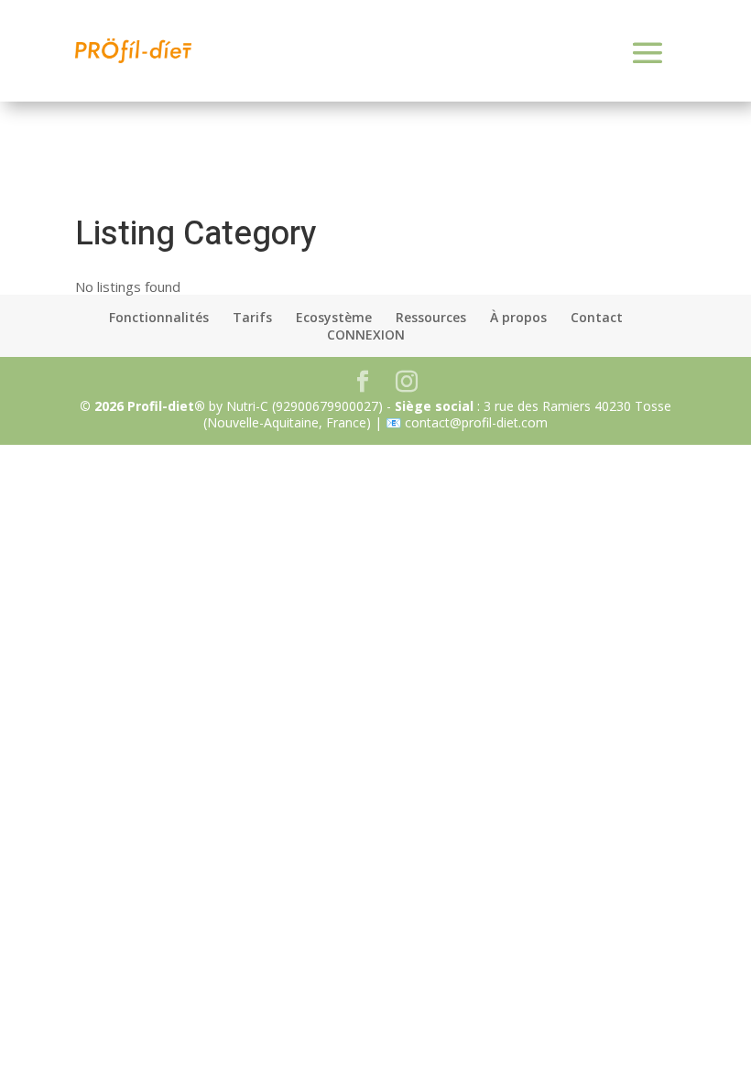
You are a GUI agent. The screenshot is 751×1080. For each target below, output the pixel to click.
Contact (597, 317)
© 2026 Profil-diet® (142, 406)
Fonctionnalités (159, 317)
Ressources (431, 317)
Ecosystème (334, 317)
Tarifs (252, 317)
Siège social (436, 406)
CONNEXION (366, 334)
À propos (518, 317)
